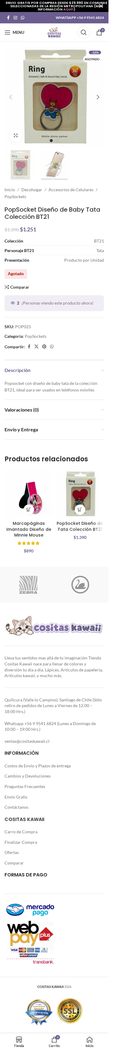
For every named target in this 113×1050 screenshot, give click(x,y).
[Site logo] (54, 31)
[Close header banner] (100, 6)
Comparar (14, 862)
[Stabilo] (80, 585)
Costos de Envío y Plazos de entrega (38, 765)
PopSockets (15, 196)
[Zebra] (28, 585)
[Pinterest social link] (44, 347)
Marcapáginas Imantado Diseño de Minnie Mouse (28, 529)
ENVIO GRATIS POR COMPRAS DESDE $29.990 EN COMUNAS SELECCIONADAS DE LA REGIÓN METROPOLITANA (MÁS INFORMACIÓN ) (56, 6)
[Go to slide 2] (57, 140)
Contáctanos (16, 807)
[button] (11, 97)
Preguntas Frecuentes (25, 786)
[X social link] (36, 347)
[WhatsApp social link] (22, 18)
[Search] (83, 32)
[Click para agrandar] (16, 135)
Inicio (10, 189)
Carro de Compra (21, 831)
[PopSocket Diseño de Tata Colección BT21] (80, 494)
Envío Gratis (16, 796)
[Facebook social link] (8, 18)
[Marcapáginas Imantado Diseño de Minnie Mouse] (29, 494)
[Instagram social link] (15, 18)
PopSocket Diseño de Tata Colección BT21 (80, 526)
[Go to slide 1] (51, 140)
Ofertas (12, 852)
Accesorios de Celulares (71, 189)
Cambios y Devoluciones (28, 775)
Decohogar (31, 189)
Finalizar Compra (21, 842)
